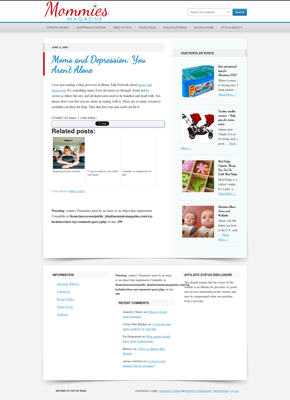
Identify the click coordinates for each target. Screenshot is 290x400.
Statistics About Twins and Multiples (226, 211)
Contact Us (63, 291)
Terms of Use (65, 307)
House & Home (204, 27)
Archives (62, 314)
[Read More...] (227, 94)
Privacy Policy (66, 299)
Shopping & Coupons (91, 27)
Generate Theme (169, 391)
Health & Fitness (175, 27)
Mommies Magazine (91, 11)
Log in (234, 391)
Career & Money (57, 27)
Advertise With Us (68, 284)
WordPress (220, 391)
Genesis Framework (198, 391)
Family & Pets (122, 27)
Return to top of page (71, 390)
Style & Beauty (231, 27)
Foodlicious (147, 27)
